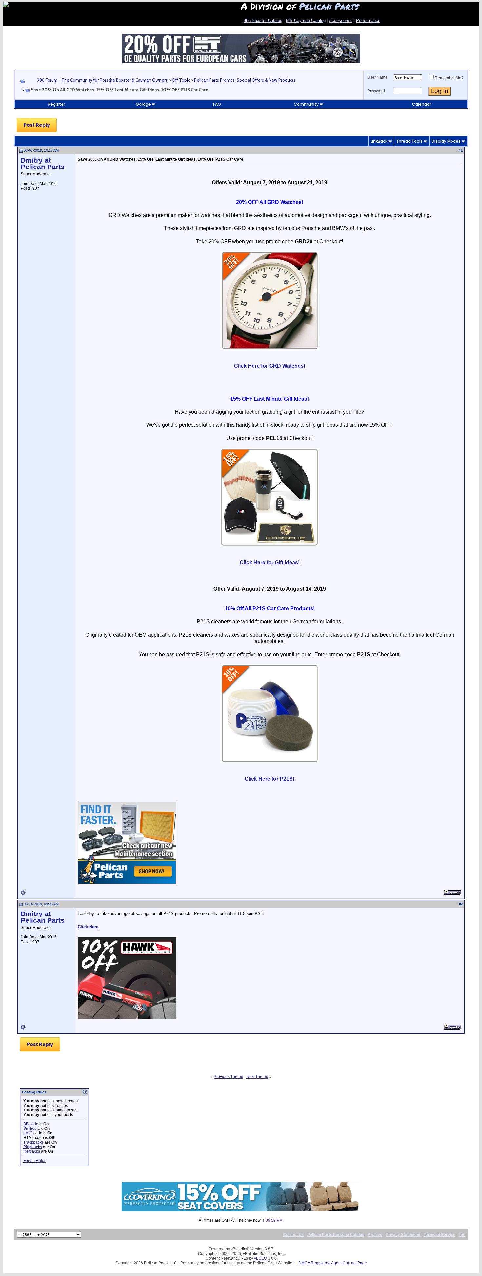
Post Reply (37, 125)
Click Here (88, 926)
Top (462, 1234)
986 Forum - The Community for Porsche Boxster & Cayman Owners (102, 80)
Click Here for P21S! (269, 779)
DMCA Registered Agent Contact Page (332, 1263)
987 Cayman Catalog (306, 20)
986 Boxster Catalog (263, 20)
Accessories (340, 20)
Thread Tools (409, 141)
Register (56, 104)
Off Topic (181, 80)
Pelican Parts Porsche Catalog (335, 1234)
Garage (143, 104)
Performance (368, 20)
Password (376, 91)
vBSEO (260, 1258)
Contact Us (293, 1234)
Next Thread (257, 1076)
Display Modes (446, 141)
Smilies (29, 1128)
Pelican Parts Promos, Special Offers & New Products (244, 80)
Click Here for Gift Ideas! (270, 562)
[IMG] (27, 1133)
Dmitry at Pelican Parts (43, 163)
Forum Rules (34, 1160)
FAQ (217, 104)
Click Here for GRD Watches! (269, 366)
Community (306, 104)
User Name (377, 77)
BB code (30, 1124)
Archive (375, 1234)
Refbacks (31, 1151)
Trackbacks (33, 1142)
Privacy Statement (403, 1234)
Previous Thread (228, 1076)
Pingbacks (32, 1147)
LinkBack (379, 141)
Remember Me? (449, 78)
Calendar (421, 104)
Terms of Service (439, 1234)
